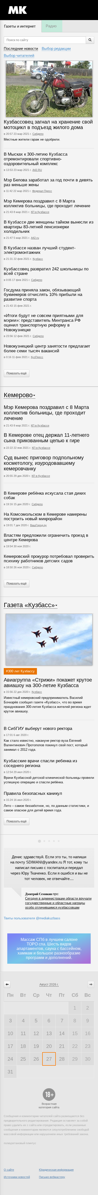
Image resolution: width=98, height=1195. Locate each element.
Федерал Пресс (42, 190)
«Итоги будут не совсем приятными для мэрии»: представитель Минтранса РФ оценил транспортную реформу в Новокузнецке (43, 322)
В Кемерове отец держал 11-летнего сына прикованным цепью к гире (46, 437)
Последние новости (21, 48)
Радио (51, 26)
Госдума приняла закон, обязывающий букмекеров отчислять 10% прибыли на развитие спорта (43, 295)
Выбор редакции (56, 48)
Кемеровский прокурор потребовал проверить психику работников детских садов (49, 559)
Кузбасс (38, 258)
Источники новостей (17, 1176)
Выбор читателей (19, 55)
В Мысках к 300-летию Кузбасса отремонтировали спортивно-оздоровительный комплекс (35, 159)
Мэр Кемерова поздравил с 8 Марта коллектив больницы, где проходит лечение (47, 203)
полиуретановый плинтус (20, 1143)
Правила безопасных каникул (33, 793)
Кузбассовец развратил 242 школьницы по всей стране (46, 271)
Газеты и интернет (20, 26)
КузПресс (37, 357)
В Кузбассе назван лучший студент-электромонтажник (40, 250)
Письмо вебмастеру (52, 1176)
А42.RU (37, 169)
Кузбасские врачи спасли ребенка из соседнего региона (40, 763)
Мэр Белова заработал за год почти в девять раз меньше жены (48, 182)
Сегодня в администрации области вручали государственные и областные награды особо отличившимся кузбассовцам (58, 903)
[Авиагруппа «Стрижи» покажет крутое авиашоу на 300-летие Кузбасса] (49, 640)
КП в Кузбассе (40, 211)
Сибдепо (37, 133)
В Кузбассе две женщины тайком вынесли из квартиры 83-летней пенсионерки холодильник (48, 227)
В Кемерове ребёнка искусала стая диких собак (45, 495)
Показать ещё (17, 373)
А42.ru (35, 237)
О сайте (9, 1169)
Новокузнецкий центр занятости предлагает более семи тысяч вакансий (47, 348)
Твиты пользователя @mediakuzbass (32, 918)
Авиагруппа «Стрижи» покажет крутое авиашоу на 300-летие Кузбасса (48, 682)
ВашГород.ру (38, 525)
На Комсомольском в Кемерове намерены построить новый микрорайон (45, 516)
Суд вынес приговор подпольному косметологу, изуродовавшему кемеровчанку (44, 463)
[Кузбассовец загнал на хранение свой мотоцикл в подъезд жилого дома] (49, 89)
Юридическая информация (56, 1169)
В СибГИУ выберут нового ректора (38, 728)
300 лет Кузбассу (21, 671)
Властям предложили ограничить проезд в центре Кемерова (46, 537)
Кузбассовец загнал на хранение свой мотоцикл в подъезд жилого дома (48, 124)
